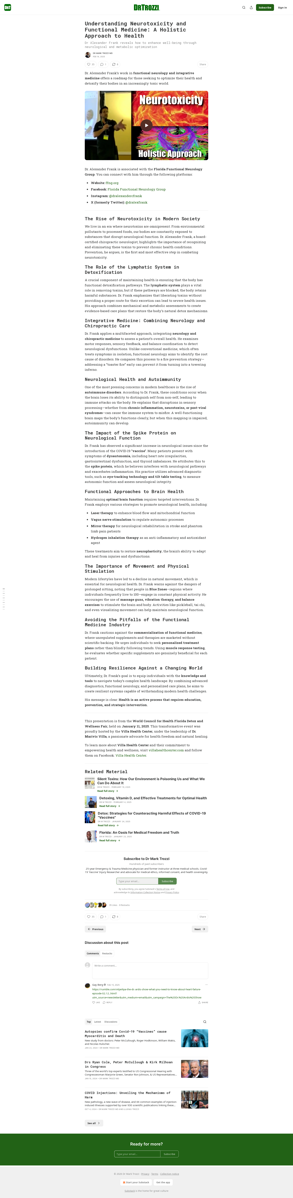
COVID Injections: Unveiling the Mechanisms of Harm (127, 1095)
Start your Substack (137, 1182)
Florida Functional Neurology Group (137, 189)
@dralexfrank (136, 202)
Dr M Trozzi (103, 787)
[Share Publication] (251, 7)
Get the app (163, 1182)
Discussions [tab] (110, 1021)
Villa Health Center (130, 755)
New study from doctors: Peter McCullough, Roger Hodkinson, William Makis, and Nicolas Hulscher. (130, 1042)
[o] (146, 125)
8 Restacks (124, 905)
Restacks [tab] (107, 953)
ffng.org (112, 183)
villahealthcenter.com (166, 750)
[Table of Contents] (3, 599)
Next (197, 929)
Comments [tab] (93, 953)
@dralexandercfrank (125, 196)
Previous (97, 929)
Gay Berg (97, 984)
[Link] (80, 218)
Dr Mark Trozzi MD (103, 53)
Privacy (145, 1173)
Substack (130, 1190)
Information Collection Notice (145, 892)
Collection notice (169, 1173)
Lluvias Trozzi (131, 1109)
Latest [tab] (97, 1021)
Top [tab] (89, 1021)
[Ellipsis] (206, 984)
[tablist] (99, 953)
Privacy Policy (172, 892)
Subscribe (265, 7)
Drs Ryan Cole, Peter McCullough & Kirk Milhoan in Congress (129, 1064)
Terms (154, 1173)
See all (91, 1123)
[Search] (243, 7)
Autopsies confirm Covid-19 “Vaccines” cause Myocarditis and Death (126, 1033)
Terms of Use (162, 888)
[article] (146, 1042)
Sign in (282, 7)
